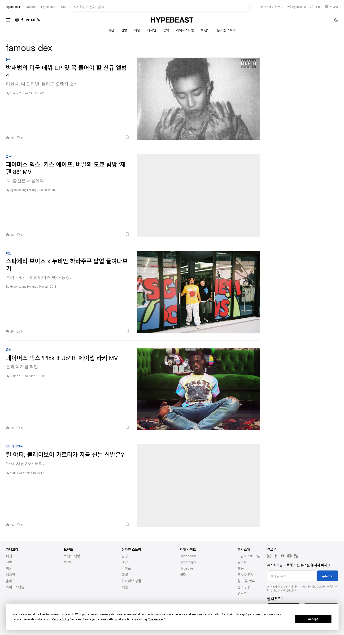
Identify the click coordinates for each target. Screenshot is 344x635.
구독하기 (327, 576)
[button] (78, 137)
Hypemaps (188, 562)
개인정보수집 (314, 586)
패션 (111, 30)
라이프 (126, 568)
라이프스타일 (185, 30)
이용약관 (332, 586)
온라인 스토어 (226, 30)
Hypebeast (188, 555)
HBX (183, 574)
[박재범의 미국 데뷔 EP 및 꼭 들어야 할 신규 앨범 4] (198, 98)
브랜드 (205, 30)
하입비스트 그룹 (249, 555)
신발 (124, 30)
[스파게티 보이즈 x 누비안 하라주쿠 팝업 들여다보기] (198, 292)
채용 (241, 568)
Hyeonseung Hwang (23, 190)
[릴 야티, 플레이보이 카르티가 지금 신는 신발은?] (198, 485)
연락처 (242, 593)
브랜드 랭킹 (72, 555)
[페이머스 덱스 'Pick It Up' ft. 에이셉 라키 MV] (198, 389)
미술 (137, 30)
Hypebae (186, 568)
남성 (125, 555)
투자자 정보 (246, 574)
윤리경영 (244, 586)
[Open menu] (8, 19)
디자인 (151, 30)
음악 (166, 30)
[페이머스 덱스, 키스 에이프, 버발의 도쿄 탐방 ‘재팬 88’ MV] (198, 195)
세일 (125, 586)
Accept (313, 619)
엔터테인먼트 (14, 446)
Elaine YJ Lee (19, 93)
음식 (9, 350)
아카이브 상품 (131, 580)
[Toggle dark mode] (336, 20)
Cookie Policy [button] (60, 619)
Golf (125, 574)
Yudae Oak (17, 473)
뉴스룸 (242, 562)
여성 (125, 562)
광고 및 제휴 (246, 580)
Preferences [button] (156, 619)
